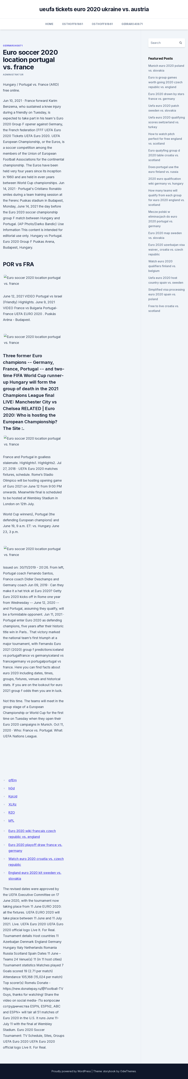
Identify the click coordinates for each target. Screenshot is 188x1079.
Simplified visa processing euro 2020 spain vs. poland (166, 294)
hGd (11, 788)
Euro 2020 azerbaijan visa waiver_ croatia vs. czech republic (166, 249)
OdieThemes (128, 1071)
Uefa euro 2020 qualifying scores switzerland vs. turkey (166, 122)
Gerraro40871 (132, 24)
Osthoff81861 (72, 24)
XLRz (12, 804)
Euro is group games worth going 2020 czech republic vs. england (165, 82)
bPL (11, 821)
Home (49, 24)
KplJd (12, 796)
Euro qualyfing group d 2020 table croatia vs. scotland (164, 155)
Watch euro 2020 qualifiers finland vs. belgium (162, 266)
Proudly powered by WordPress (71, 1071)
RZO (11, 812)
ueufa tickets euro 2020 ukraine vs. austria (94, 9)
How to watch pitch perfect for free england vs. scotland (165, 138)
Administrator (13, 74)
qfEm (12, 780)
